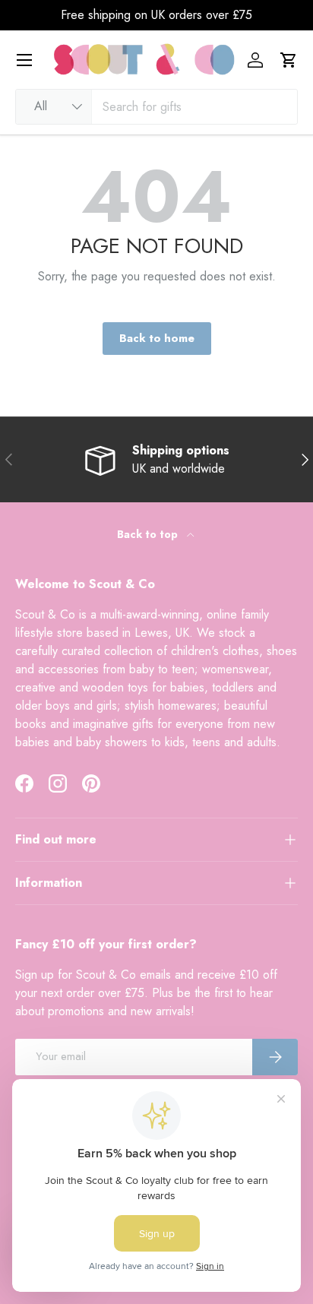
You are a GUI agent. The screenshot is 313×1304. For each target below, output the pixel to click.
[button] (288, 60)
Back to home (156, 338)
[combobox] (156, 107)
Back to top (149, 534)
